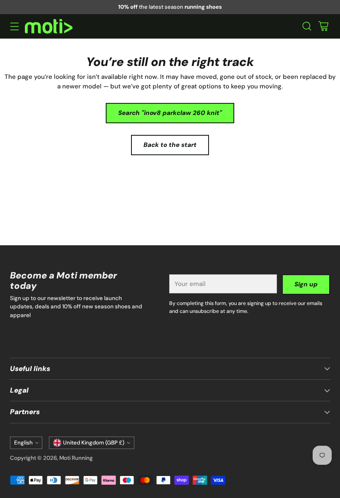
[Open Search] (306, 26)
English (23, 442)
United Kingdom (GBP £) (93, 442)
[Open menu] (14, 26)
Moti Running (76, 457)
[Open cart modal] (323, 26)
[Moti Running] (49, 26)
